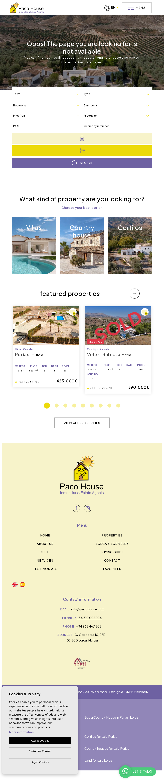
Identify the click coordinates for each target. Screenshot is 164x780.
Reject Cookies (40, 762)
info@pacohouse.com (87, 609)
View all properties (82, 423)
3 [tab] (65, 406)
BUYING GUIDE (112, 552)
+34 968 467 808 (89, 626)
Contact (112, 560)
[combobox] (47, 94)
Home (45, 535)
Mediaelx (141, 692)
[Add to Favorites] (73, 312)
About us (45, 543)
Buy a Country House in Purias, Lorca (111, 717)
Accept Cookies (40, 740)
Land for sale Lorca (98, 760)
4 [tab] (74, 406)
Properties (112, 535)
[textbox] (30, 94)
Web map (99, 692)
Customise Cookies (40, 751)
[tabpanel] (118, 350)
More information (21, 732)
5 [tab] (83, 406)
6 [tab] (92, 406)
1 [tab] (47, 406)
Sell (45, 552)
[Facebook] (76, 508)
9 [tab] (118, 406)
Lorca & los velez (112, 543)
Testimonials (45, 569)
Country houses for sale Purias (106, 748)
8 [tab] (109, 406)
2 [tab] (57, 406)
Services (45, 560)
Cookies (82, 692)
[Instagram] (88, 508)
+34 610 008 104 (89, 618)
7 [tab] (101, 406)
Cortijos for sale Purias (100, 736)
